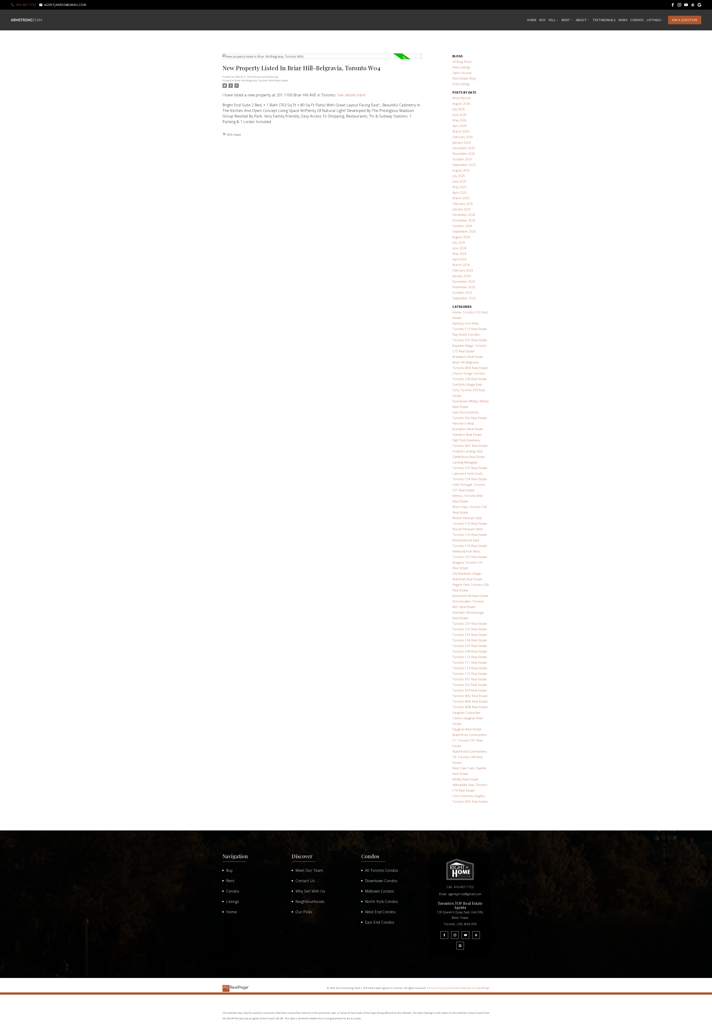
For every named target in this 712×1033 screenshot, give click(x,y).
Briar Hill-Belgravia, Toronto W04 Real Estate (261, 80)
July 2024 (458, 243)
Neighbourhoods (310, 901)
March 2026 (460, 131)
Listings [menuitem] (654, 20)
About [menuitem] (581, 20)
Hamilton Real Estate (467, 435)
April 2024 (459, 259)
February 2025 (462, 204)
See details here (351, 94)
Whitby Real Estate (465, 779)
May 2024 (459, 254)
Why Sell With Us (310, 891)
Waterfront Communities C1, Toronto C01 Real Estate (469, 740)
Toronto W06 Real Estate (470, 701)
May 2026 (459, 120)
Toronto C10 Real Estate (469, 657)
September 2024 (464, 231)
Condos (232, 891)
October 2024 (462, 226)
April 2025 (459, 193)
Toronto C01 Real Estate (469, 624)
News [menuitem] (623, 20)
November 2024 (463, 220)
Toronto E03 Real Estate (469, 690)
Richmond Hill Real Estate (470, 596)
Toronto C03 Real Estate (469, 635)
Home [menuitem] (531, 20)
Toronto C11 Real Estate (469, 662)
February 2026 (462, 137)
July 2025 (458, 176)
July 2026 (458, 109)
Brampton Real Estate (467, 357)
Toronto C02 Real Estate (469, 629)
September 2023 (464, 298)
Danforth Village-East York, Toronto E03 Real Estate (468, 390)
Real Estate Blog (463, 78)
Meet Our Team (309, 870)
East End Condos (379, 922)
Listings (232, 901)
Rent (230, 880)
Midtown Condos (379, 891)
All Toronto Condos (381, 870)
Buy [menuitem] (542, 20)
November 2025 (463, 154)
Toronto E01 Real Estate (469, 679)
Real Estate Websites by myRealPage (468, 988)
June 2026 (459, 115)
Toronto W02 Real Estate (470, 696)
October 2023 (462, 293)
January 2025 (461, 209)
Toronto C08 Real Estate (469, 651)
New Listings (461, 67)
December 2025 (463, 148)
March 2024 (460, 265)
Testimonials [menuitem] (604, 20)
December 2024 (463, 215)
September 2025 (464, 165)
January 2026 (461, 142)
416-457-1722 (26, 5)
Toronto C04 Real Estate (469, 640)
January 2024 (461, 276)
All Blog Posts (462, 62)
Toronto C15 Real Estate (469, 674)
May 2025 (459, 187)
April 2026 (459, 126)
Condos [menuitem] (637, 20)
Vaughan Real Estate (466, 729)
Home (231, 911)
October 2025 (462, 159)
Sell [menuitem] (552, 20)
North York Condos (381, 901)
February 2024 (462, 270)
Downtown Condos (381, 880)
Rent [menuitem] (566, 20)
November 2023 (463, 287)
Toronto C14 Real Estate (469, 668)
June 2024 (459, 248)
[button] (23, 5)
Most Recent (461, 98)
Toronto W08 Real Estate (470, 707)
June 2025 (459, 181)
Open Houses (462, 73)
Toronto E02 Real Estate (469, 685)
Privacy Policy (437, 988)
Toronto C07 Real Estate (469, 646)
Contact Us (305, 880)
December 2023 (463, 281)
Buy (229, 870)
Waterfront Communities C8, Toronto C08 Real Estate (469, 757)
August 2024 (461, 237)
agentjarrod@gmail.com (65, 5)
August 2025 (461, 170)
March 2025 (460, 198)
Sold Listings (461, 84)
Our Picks (304, 911)
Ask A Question (684, 20)
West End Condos (380, 911)
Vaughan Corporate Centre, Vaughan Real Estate (467, 718)
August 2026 (461, 104)
